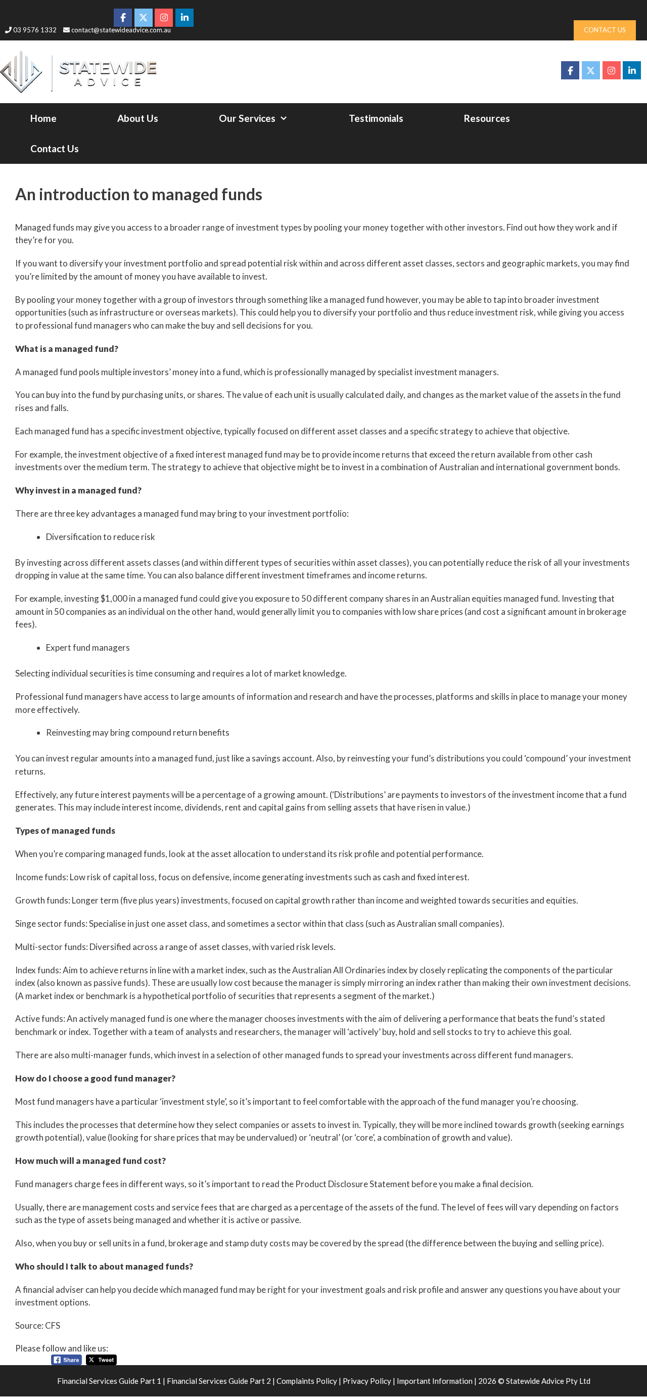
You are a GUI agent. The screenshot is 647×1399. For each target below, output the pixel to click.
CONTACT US (605, 30)
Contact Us (54, 148)
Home (43, 118)
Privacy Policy (367, 1380)
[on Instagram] (612, 70)
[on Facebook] (570, 70)
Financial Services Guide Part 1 (109, 1380)
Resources (487, 118)
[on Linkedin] (632, 70)
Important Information (435, 1380)
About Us (137, 118)
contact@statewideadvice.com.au (121, 30)
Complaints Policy (306, 1380)
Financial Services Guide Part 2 (219, 1380)
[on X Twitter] (591, 70)
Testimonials (376, 118)
